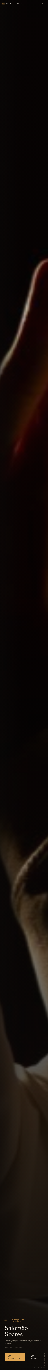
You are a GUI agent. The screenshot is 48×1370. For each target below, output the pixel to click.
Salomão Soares (14, 4)
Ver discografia (14, 1357)
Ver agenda (34, 1357)
